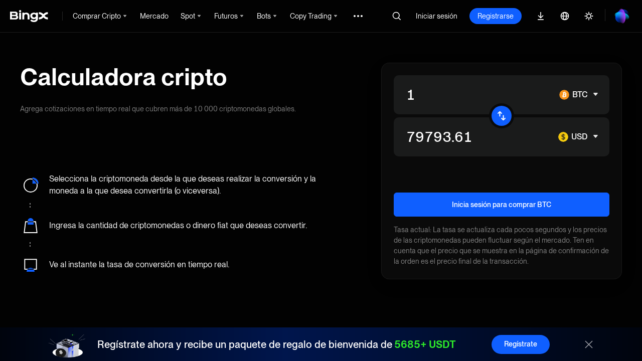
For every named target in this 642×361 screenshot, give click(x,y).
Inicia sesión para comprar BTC (501, 205)
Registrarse (495, 16)
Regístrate (520, 344)
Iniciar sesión (436, 16)
